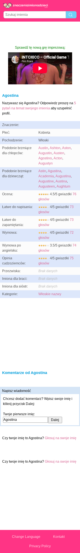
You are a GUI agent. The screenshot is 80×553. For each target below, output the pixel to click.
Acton (58, 158)
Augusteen (46, 186)
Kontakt (59, 536)
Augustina (63, 176)
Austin (43, 148)
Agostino (45, 158)
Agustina (54, 171)
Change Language (26, 536)
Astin (42, 171)
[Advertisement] (40, 33)
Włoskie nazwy (49, 294)
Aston (66, 148)
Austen (59, 153)
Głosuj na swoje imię (60, 438)
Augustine (46, 181)
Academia (46, 176)
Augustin (45, 153)
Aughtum (63, 186)
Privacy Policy (40, 546)
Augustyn (45, 163)
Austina (61, 181)
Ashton (55, 148)
